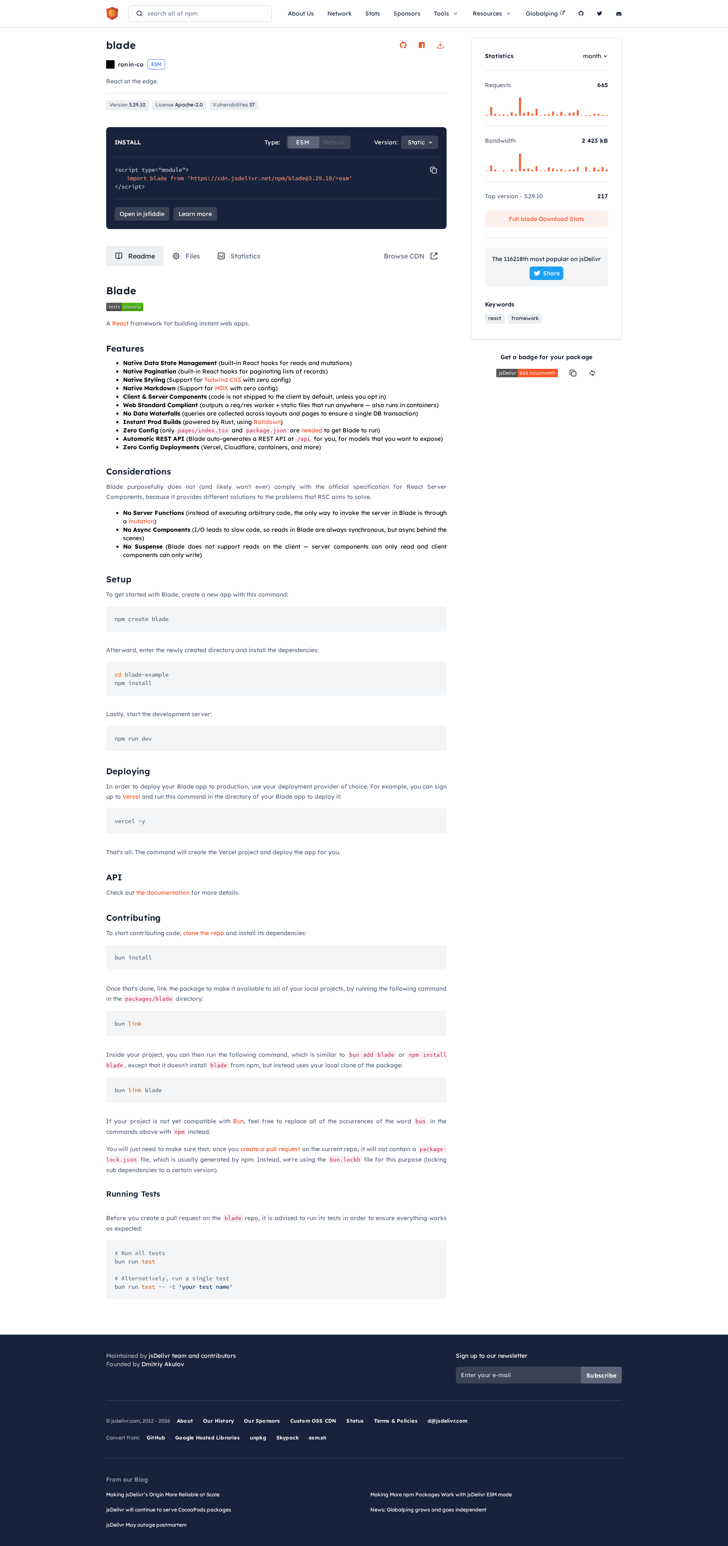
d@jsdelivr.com (448, 1421)
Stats (372, 13)
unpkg (258, 1437)
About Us (301, 13)
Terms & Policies (396, 1421)
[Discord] (619, 13)
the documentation (163, 892)
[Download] (440, 45)
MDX (221, 388)
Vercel (131, 796)
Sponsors (406, 13)
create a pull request (270, 1149)
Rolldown (267, 422)
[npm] (421, 45)
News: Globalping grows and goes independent (428, 1509)
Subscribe (601, 1375)
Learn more (195, 214)
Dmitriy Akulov (163, 1364)
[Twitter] (599, 13)
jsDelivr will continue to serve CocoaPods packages (168, 1509)
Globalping (542, 13)
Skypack (287, 1437)
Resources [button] (487, 13)
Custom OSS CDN (313, 1421)
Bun (238, 1121)
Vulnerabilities (234, 104)
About (185, 1421)
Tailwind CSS (222, 380)
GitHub (156, 1437)
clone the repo (203, 933)
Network (339, 13)
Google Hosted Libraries (207, 1437)
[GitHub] (580, 13)
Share (551, 273)
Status (355, 1421)
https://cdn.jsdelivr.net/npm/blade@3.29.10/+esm (269, 178)
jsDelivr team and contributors (192, 1355)
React (120, 323)
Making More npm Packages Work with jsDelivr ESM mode (441, 1494)
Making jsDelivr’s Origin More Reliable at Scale (162, 1494)
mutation (141, 521)
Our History (218, 1421)
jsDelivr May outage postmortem (146, 1525)
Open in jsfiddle (142, 214)
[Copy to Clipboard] (433, 170)
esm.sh (317, 1437)
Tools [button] (441, 13)
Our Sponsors (262, 1421)
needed (311, 430)
